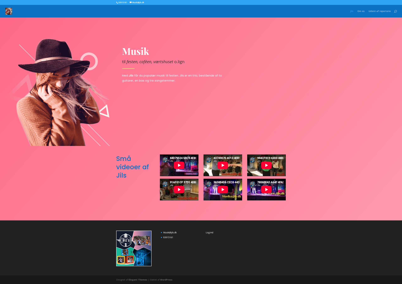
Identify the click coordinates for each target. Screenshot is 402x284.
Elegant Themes (138, 279)
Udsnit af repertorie (380, 11)
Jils (351, 11)
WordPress (166, 279)
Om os (360, 11)
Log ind (209, 232)
